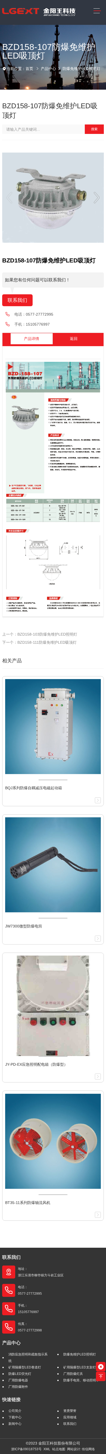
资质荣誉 (69, 1411)
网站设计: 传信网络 (81, 1449)
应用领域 (69, 1417)
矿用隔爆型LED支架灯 (79, 1367)
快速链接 (11, 1399)
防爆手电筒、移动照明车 (81, 1380)
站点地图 (58, 1449)
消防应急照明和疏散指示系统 (28, 1357)
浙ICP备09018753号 (26, 1449)
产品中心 (48, 68)
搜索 (94, 129)
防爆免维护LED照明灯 (81, 68)
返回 (73, 338)
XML (46, 1449)
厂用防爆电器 (18, 1380)
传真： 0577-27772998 (30, 1327)
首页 (29, 68)
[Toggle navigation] (97, 11)
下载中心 (14, 1417)
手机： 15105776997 (28, 1309)
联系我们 (17, 300)
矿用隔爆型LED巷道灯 (24, 1367)
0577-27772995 (39, 314)
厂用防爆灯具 (73, 1374)
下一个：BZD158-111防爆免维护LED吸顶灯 (39, 642)
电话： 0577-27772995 (30, 1290)
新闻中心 (14, 1424)
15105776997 (38, 324)
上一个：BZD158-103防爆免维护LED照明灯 (39, 634)
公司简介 (14, 1411)
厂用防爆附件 (18, 1387)
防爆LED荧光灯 (19, 1374)
